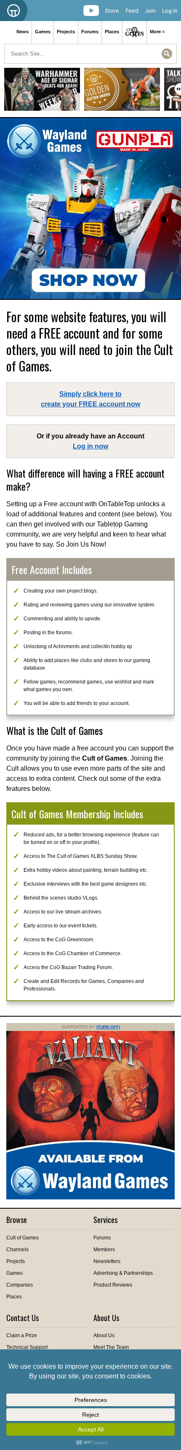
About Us (103, 1335)
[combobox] (90, 53)
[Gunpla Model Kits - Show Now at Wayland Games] (90, 208)
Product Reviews (112, 1285)
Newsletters (106, 1261)
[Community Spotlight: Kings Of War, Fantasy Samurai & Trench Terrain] (122, 92)
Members (104, 1249)
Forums (89, 31)
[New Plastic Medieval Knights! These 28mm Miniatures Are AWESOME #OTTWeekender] (42, 92)
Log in (170, 10)
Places (112, 31)
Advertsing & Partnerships (123, 1273)
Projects (66, 31)
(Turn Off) (108, 1027)
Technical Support (27, 1347)
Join (150, 10)
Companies (19, 1285)
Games (43, 31)
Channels (17, 1249)
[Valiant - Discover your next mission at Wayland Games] (90, 1198)
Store (112, 10)
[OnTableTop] (13, 10)
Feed (131, 10)
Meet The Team (111, 1347)
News (22, 31)
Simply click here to (90, 399)
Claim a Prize (21, 1335)
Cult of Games (22, 1238)
